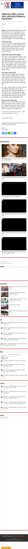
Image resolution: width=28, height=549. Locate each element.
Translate (9, 263)
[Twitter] (13, 538)
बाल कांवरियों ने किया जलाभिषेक (14, 304)
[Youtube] (14, 538)
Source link (5, 129)
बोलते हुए (11, 196)
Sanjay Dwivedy (6, 21)
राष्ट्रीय (21, 21)
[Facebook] (11, 538)
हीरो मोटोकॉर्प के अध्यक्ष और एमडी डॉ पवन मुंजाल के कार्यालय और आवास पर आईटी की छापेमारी (13, 252)
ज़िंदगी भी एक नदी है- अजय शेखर (14, 354)
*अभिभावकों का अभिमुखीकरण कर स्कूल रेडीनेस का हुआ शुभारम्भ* (14, 360)
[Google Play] (16, 538)
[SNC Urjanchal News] (14, 5)
